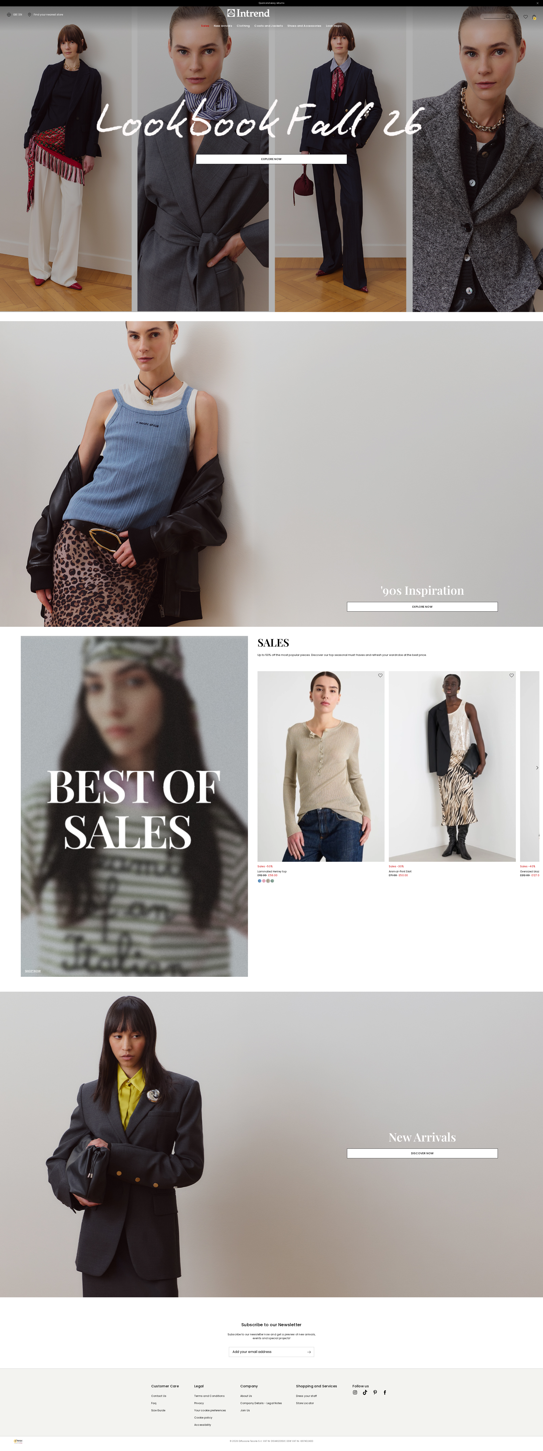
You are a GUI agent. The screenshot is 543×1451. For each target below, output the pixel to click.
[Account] (517, 17)
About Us (246, 1396)
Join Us (245, 1410)
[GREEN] (272, 881)
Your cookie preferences (210, 1410)
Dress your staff (306, 1396)
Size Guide (158, 1410)
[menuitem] (205, 25)
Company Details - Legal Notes (261, 1403)
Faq (154, 1403)
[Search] (496, 17)
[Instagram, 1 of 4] (355, 1392)
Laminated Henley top (272, 871)
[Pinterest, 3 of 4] (375, 1392)
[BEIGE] (268, 881)
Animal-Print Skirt (400, 871)
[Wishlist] (525, 17)
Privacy (199, 1403)
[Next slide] (537, 768)
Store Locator (305, 1403)
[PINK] (264, 881)
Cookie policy (203, 1417)
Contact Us (158, 1396)
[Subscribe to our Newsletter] (309, 1352)
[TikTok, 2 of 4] (365, 1392)
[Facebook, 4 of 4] (385, 1392)
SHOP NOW (33, 971)
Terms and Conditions (209, 1396)
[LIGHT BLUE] (260, 881)
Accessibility (202, 1425)
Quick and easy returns (271, 3)
